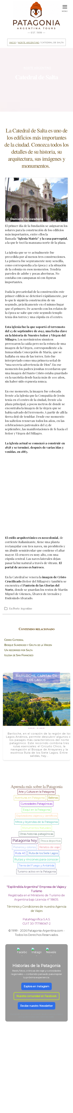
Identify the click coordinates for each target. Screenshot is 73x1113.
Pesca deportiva (51, 840)
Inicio (12, 42)
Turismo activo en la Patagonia (36, 871)
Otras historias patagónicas (36, 834)
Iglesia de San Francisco (18, 655)
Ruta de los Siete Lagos (43, 853)
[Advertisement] (36, 494)
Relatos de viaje (49, 847)
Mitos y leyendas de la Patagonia (36, 822)
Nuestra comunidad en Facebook (36, 996)
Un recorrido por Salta (18, 650)
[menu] (65, 6)
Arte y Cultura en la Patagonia (36, 791)
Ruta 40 (20, 853)
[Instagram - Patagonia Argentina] (36, 953)
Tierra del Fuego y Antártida (36, 865)
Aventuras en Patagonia (30, 797)
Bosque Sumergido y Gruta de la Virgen (28, 645)
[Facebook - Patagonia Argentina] (22, 953)
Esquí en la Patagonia (36, 809)
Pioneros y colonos (24, 847)
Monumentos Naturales (36, 828)
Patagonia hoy (24, 840)
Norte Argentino (28, 42)
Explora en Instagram (36, 986)
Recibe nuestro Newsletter (36, 1005)
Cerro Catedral (14, 639)
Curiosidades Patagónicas (36, 803)
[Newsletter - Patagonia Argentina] (51, 953)
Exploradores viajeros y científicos (36, 815)
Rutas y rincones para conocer (36, 859)
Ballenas (53, 797)
